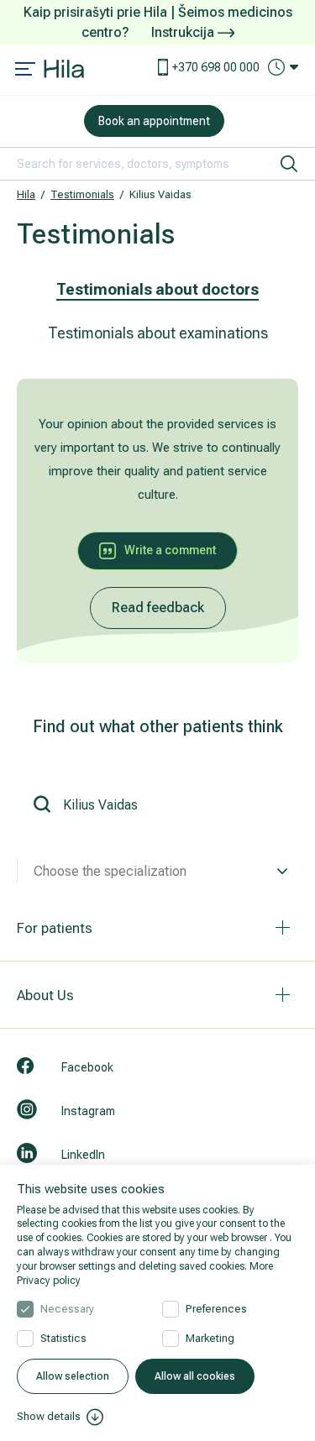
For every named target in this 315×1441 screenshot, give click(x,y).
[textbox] (157, 871)
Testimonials (82, 194)
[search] (289, 164)
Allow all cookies (195, 1376)
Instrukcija (184, 32)
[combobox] (157, 871)
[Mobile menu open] (25, 70)
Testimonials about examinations (158, 333)
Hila (26, 194)
